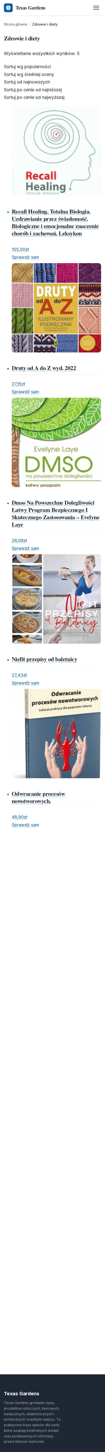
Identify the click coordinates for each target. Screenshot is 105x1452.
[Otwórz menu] (96, 8)
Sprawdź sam (25, 257)
